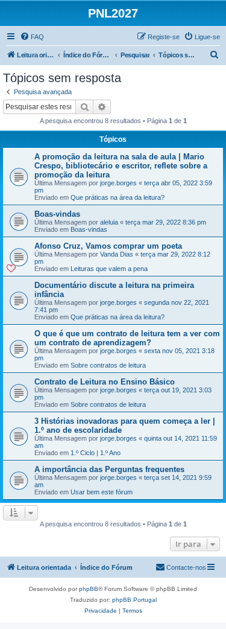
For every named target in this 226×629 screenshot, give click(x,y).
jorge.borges (118, 183)
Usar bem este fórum (102, 492)
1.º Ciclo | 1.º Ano (96, 452)
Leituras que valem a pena (109, 268)
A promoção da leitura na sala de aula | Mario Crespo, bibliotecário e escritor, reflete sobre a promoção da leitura (120, 165)
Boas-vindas (57, 214)
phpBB (88, 589)
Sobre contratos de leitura (108, 365)
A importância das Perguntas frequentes (109, 469)
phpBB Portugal (134, 599)
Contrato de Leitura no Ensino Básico (104, 381)
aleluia (109, 222)
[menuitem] (32, 37)
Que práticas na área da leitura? (118, 197)
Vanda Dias (116, 254)
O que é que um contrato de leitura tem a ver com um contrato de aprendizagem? (127, 338)
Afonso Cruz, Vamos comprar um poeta (108, 246)
